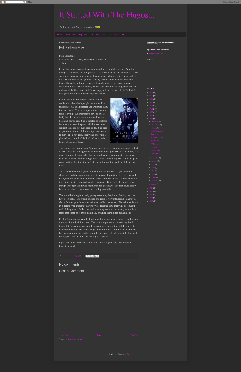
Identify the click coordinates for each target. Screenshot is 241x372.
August (154, 161)
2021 (151, 109)
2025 (151, 96)
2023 (151, 102)
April (153, 174)
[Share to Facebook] (94, 256)
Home (59, 34)
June (153, 168)
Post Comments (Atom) (76, 339)
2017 (151, 188)
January (154, 184)
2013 (151, 201)
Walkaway (154, 144)
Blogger (129, 354)
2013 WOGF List (116, 34)
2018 (151, 119)
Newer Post (64, 335)
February (154, 181)
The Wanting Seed (157, 131)
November (155, 125)
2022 (151, 106)
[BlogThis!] (89, 256)
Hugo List (83, 34)
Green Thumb (155, 150)
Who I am (70, 34)
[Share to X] (92, 256)
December (155, 121)
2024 (151, 99)
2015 (151, 195)
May (153, 171)
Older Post (134, 335)
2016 (151, 191)
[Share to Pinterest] (97, 256)
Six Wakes (154, 147)
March (153, 177)
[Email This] (86, 256)
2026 (151, 93)
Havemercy (155, 134)
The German (155, 154)
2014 (151, 198)
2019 (151, 115)
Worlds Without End (156, 53)
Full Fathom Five (157, 137)
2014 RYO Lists (98, 34)
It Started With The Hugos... (107, 14)
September (155, 158)
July (153, 164)
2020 (151, 112)
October (154, 128)
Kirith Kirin (155, 141)
